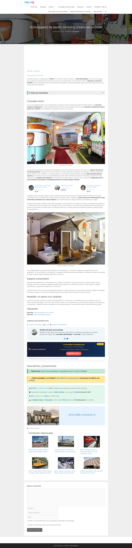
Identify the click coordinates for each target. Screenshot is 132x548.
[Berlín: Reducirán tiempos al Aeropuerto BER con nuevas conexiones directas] (92, 446)
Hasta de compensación (67, 378)
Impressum (80, 7)
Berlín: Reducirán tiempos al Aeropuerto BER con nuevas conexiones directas (88, 451)
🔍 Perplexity (39, 324)
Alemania (36, 71)
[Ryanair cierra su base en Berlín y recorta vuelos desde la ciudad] (40, 446)
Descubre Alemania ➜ (82, 414)
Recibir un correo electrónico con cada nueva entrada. (44, 525)
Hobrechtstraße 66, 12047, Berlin (44, 312)
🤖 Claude (46, 324)
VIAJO (64, 400)
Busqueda (43, 7)
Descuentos (34, 7)
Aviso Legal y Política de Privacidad (57, 11)
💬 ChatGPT (31, 324)
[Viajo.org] (29, 2)
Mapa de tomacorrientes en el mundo (80, 11)
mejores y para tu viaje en (63, 371)
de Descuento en (39, 396)
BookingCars (49, 400)
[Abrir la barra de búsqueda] (106, 11)
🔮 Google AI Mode (56, 324)
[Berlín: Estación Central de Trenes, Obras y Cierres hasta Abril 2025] (66, 467)
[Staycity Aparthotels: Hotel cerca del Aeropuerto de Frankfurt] (92, 467)
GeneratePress (74, 545)
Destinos (51, 7)
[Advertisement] (66, 59)
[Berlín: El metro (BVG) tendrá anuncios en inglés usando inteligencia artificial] (40, 467)
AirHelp (32, 380)
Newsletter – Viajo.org (100, 7)
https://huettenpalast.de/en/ (42, 314)
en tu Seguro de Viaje (41, 388)
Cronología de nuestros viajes (66, 7)
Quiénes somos (98, 11)
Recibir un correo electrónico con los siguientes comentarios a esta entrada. (51, 521)
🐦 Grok (64, 324)
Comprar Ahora (73, 353)
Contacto (89, 7)
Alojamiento (37, 428)
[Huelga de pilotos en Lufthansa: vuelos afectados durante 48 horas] (66, 446)
